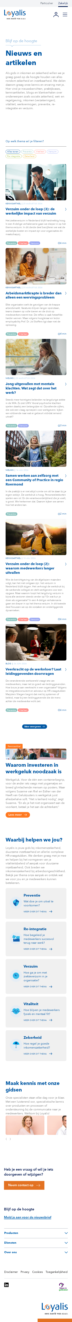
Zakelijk (63, 3)
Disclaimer (11, 1272)
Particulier (46, 3)
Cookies (37, 1272)
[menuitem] (49, 3)
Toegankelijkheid (57, 1272)
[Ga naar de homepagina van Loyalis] (15, 14)
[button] (65, 14)
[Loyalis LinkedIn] (6, 1288)
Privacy (25, 1272)
